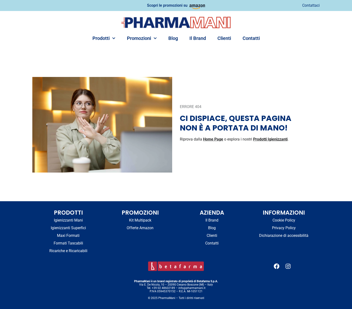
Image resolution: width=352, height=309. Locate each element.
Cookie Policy (284, 220)
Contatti (251, 38)
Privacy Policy (284, 228)
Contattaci (311, 5)
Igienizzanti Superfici (68, 228)
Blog (173, 38)
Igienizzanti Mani (68, 220)
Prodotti (101, 38)
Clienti (224, 38)
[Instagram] (288, 266)
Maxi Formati (68, 235)
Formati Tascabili (68, 243)
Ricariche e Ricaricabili (68, 251)
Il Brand (197, 38)
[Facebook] (276, 266)
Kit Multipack (140, 220)
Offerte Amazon (140, 228)
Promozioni (139, 38)
